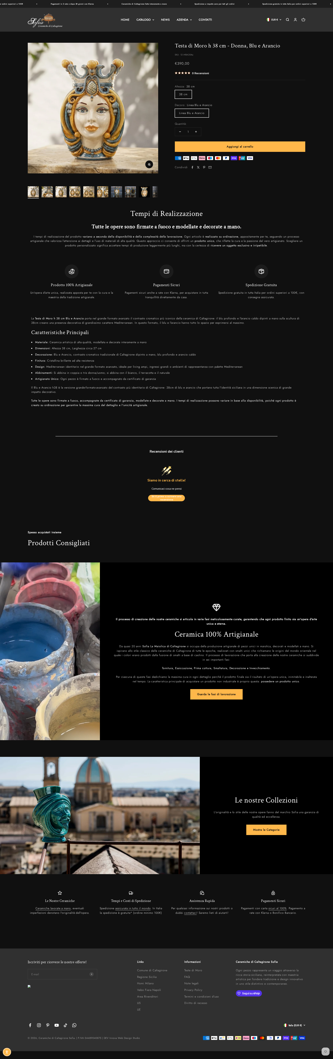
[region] (166, 282)
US (139, 1003)
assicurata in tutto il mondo (133, 908)
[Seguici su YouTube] (56, 1025)
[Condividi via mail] (210, 167)
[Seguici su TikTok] (65, 1025)
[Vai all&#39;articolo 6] (102, 192)
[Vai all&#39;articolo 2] (47, 192)
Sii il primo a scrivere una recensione (166, 498)
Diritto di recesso (195, 1003)
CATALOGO (143, 20)
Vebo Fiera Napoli (149, 990)
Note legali (191, 983)
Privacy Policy (193, 990)
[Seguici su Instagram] (39, 1025)
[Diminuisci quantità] (180, 132)
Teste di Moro (193, 970)
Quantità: (181, 124)
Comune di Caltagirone (152, 970)
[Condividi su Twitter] (198, 167)
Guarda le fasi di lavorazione (216, 694)
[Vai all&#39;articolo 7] (116, 192)
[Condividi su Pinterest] (204, 167)
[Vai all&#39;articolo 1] (33, 192)
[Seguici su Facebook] (30, 1025)
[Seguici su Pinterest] (47, 1025)
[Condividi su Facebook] (192, 167)
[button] (7, 1052)
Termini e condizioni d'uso (201, 997)
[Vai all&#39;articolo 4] (74, 192)
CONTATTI (205, 20)
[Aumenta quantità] (196, 132)
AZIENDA (182, 20)
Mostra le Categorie (266, 830)
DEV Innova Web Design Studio (122, 1038)
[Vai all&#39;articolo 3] (61, 192)
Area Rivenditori (147, 997)
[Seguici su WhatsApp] (74, 1025)
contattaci (190, 913)
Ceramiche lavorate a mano (53, 908)
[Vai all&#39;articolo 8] (130, 192)
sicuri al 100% (277, 908)
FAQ (187, 977)
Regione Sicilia (146, 977)
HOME (125, 20)
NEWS (165, 20)
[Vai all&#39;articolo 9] (144, 192)
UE (139, 1010)
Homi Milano (145, 983)
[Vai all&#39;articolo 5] (88, 192)
